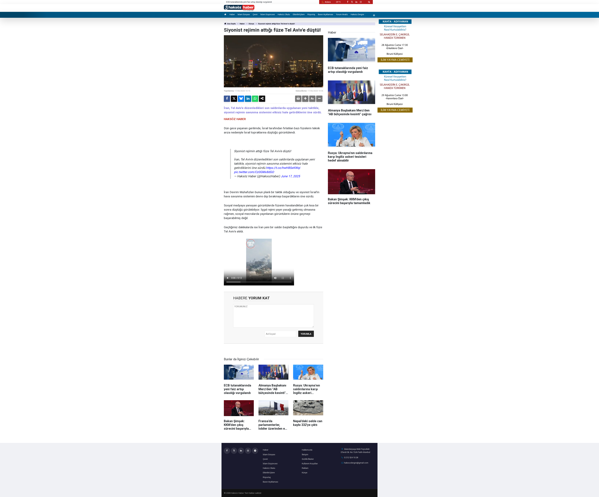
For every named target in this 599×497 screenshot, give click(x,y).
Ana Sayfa (231, 24)
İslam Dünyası (244, 14)
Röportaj (311, 14)
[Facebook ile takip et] (347, 2)
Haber (232, 14)
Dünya (251, 24)
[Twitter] (234, 99)
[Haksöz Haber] (239, 7)
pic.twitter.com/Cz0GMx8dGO (254, 172)
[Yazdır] (298, 99)
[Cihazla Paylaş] (262, 99)
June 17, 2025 (290, 176)
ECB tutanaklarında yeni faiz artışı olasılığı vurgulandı (249, 2)
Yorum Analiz (342, 14)
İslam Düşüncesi (267, 14)
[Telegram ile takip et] (255, 451)
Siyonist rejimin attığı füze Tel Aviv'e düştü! (276, 24)
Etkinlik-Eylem (299, 14)
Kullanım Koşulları (310, 463)
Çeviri (255, 14)
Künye (304, 472)
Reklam (305, 468)
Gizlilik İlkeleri (308, 459)
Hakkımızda (307, 450)
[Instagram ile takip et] (361, 2)
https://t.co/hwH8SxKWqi (283, 168)
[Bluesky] (241, 99)
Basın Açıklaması (325, 14)
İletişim (305, 454)
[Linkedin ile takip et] (356, 2)
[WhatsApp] (255, 99)
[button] (305, 99)
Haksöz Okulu (284, 14)
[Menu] (374, 15)
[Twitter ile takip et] (352, 2)
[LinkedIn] (248, 99)
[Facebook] (227, 99)
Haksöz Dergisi (357, 14)
